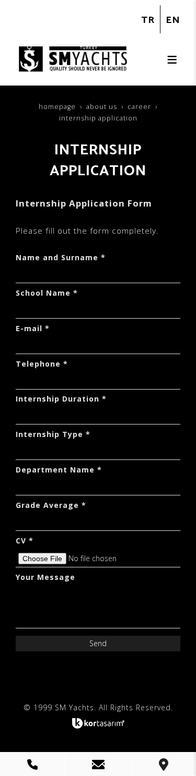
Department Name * (59, 470)
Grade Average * (51, 505)
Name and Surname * (61, 257)
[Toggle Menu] (172, 59)
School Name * (47, 293)
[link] (32, 764)
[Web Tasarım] (98, 723)
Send (98, 643)
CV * (24, 540)
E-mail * (33, 328)
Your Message (45, 577)
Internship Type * (53, 434)
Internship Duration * (61, 399)
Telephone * (42, 364)
